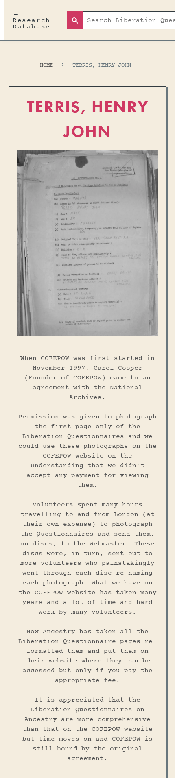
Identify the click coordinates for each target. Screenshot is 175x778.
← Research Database (31, 20)
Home (46, 65)
